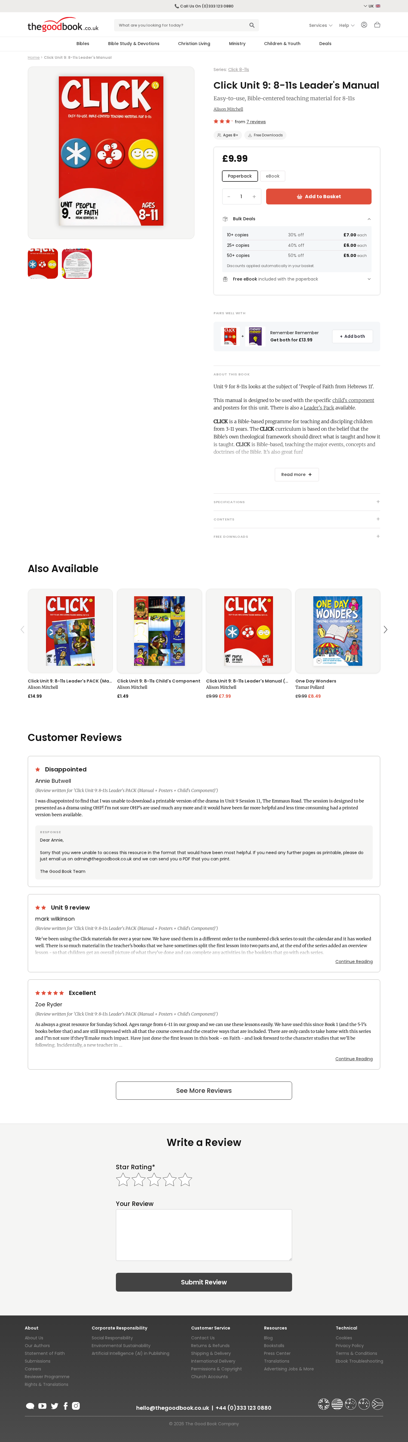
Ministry (237, 44)
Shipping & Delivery (211, 1353)
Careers (33, 1369)
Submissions (37, 1361)
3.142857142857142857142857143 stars (223, 121)
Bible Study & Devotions (133, 44)
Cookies (344, 1338)
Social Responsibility (112, 1338)
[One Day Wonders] (337, 631)
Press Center (277, 1353)
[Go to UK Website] (324, 1401)
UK (372, 6)
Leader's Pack (319, 408)
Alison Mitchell (228, 109)
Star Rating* (135, 1167)
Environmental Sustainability (121, 1346)
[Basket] (377, 26)
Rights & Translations (46, 1384)
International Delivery (213, 1361)
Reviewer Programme (47, 1377)
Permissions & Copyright (216, 1369)
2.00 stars (41, 907)
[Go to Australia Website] (351, 1401)
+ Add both (352, 336)
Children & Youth (282, 44)
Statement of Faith (45, 1353)
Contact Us (203, 1338)
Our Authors (37, 1346)
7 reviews (256, 122)
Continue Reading (354, 962)
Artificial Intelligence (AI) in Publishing (130, 1353)
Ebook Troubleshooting (359, 1361)
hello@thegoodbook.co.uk (172, 1408)
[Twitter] (54, 1405)
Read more (293, 474)
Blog (268, 1338)
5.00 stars (50, 992)
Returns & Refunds (210, 1346)
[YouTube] (42, 1405)
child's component (353, 400)
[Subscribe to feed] (30, 1405)
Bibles (82, 44)
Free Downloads (268, 135)
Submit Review (204, 1282)
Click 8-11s (238, 70)
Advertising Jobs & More (289, 1369)
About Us (34, 1338)
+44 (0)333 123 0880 (244, 1408)
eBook (273, 176)
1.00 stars (38, 769)
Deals (325, 44)
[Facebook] (65, 1405)
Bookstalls (274, 1346)
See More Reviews (204, 1090)
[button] (23, 643)
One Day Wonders (315, 681)
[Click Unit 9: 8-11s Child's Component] (159, 631)
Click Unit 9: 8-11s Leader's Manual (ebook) (248, 681)
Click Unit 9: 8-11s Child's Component (158, 681)
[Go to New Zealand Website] (364, 1401)
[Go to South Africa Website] (377, 1401)
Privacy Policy (350, 1346)
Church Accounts (209, 1377)
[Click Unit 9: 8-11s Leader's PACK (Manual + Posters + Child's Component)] (70, 631)
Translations (276, 1361)
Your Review (135, 1204)
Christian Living (194, 44)
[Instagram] (75, 1405)
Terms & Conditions (356, 1353)
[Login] (364, 25)
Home (34, 57)
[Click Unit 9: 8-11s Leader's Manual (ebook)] (248, 631)
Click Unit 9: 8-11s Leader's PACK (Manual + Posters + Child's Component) (70, 681)
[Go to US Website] (338, 1401)
